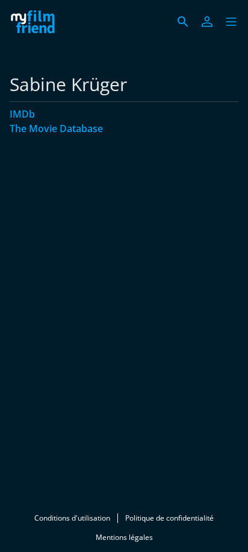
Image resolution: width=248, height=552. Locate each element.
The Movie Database (56, 128)
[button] (231, 22)
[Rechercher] (183, 22)
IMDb (22, 114)
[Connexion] (207, 22)
